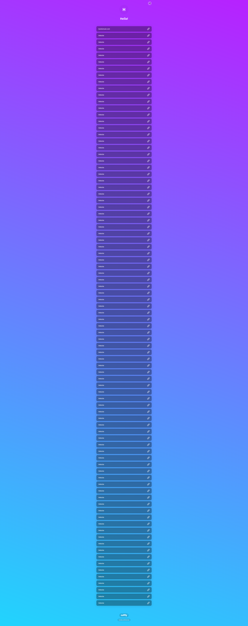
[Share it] (150, 3)
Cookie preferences (124, 620)
